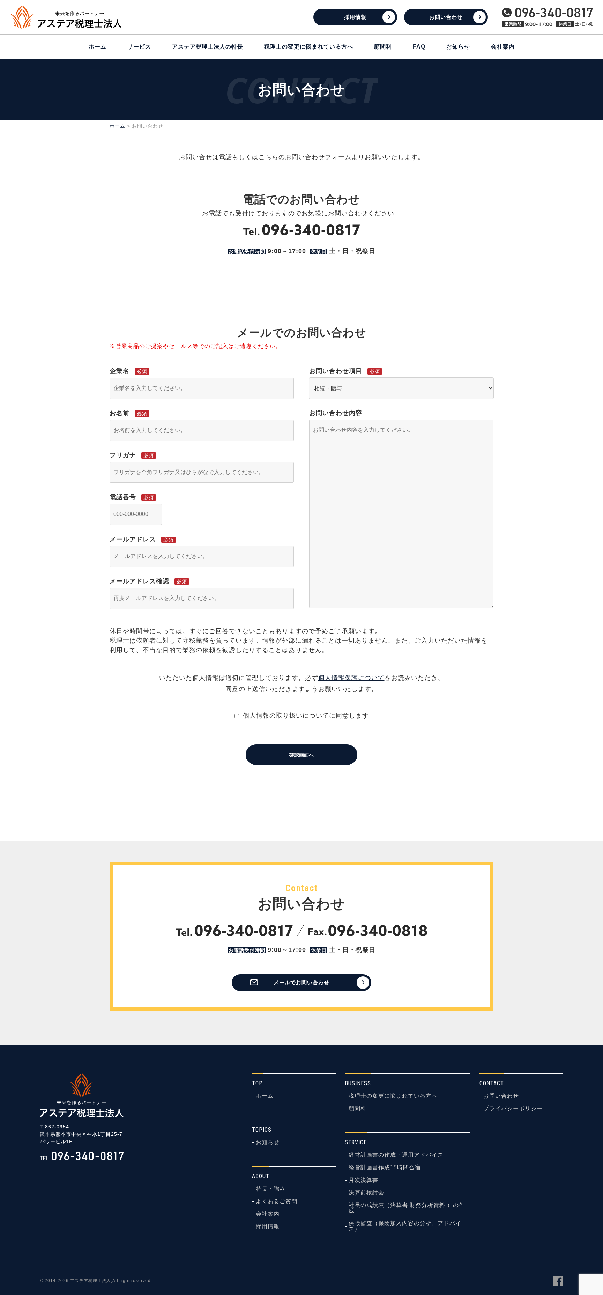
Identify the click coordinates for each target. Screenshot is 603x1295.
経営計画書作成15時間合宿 (385, 1167)
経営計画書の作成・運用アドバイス (396, 1155)
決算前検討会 (366, 1193)
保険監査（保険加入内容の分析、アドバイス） (405, 1226)
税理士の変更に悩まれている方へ (308, 47)
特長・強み (270, 1189)
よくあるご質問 (276, 1201)
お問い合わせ (446, 17)
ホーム (97, 47)
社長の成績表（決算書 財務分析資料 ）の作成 (407, 1208)
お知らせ (458, 47)
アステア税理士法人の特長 (207, 47)
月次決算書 (363, 1180)
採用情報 (355, 17)
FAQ (419, 47)
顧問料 (383, 47)
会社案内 (503, 47)
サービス (139, 47)
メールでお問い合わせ (301, 982)
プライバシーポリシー (513, 1108)
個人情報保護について (351, 677)
